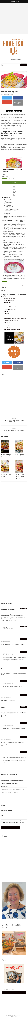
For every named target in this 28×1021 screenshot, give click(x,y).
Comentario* (4, 786)
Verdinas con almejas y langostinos (11, 307)
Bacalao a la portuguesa (9, 300)
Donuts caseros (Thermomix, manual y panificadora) (15, 318)
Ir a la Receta (10, 111)
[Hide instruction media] (24, 221)
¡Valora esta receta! (6, 783)
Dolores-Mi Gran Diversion (8, 738)
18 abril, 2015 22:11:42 (7, 670)
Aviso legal (14, 1018)
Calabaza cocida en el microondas (11, 320)
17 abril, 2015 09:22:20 (8, 754)
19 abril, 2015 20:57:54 (8, 683)
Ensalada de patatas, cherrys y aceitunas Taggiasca (20, 476)
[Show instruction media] (22, 221)
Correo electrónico (6, 810)
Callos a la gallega (7, 322)
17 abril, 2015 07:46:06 (7, 739)
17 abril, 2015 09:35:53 (7, 697)
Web (2, 815)
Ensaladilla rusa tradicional (9, 298)
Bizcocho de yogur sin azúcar (10, 309)
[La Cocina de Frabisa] (14, 47)
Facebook (18, 97)
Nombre (3, 805)
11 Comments (6, 604)
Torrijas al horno (7, 326)
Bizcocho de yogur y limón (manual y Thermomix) (14, 306)
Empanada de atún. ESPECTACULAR (12, 329)
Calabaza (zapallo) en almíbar (10, 315)
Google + (7, 102)
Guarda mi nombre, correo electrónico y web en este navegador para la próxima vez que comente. (13, 822)
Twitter (7, 97)
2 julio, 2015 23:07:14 (7, 641)
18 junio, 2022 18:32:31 (8, 628)
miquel (3, 707)
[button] (2, 178)
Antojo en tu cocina (6, 696)
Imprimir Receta (18, 111)
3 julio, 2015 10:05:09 (8, 654)
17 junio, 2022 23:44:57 (7, 610)
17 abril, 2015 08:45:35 (7, 709)
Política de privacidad (14, 1016)
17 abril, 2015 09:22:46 (8, 725)
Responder (23, 608)
